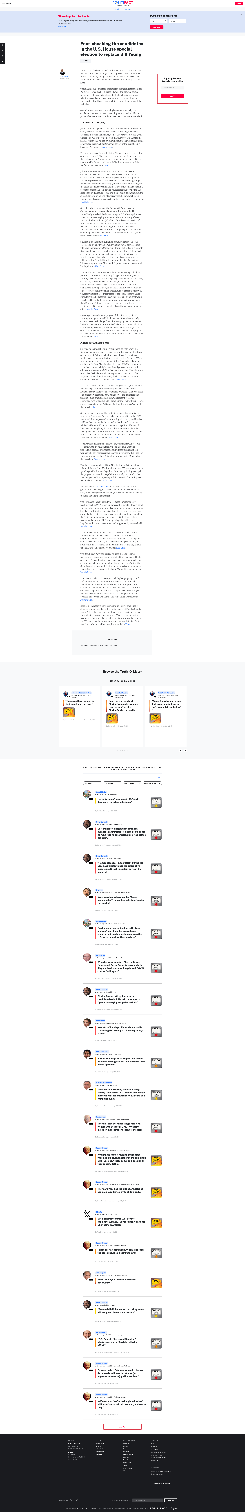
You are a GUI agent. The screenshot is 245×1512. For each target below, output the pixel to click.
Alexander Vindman (104, 1083)
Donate (238, 3)
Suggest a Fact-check (162, 1483)
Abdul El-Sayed (102, 1052)
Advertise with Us (156, 1455)
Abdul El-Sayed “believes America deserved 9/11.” (117, 1281)
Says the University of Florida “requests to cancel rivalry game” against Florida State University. (124, 706)
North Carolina (127, 1460)
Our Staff (154, 1446)
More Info (62, 26)
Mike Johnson (100, 1451)
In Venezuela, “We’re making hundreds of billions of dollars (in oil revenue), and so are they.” (122, 1404)
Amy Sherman (101, 910)
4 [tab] (124, 750)
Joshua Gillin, (69, 720)
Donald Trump (101, 1148)
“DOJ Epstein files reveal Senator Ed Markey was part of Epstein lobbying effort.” (118, 1342)
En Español (154, 1449)
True (96, 337)
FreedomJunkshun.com (81, 693)
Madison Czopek (111, 1171)
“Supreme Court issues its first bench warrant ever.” (79, 702)
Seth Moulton (101, 1332)
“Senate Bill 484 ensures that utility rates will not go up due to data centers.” (121, 1311)
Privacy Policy (84, 1508)
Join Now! (156, 27)
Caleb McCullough (103, 1072)
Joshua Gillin (65, 76)
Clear (160, 778)
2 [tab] (120, 750)
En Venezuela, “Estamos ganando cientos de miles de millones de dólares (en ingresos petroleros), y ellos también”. (120, 1373)
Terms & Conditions (72, 1508)
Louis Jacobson (110, 1201)
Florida (86, 61)
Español (128, 9)
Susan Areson (77, 720)
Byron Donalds (102, 822)
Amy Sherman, (101, 1171)
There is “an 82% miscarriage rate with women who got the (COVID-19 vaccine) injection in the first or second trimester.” (120, 1126)
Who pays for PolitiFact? (158, 1452)
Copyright (93, 1508)
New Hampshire (128, 1454)
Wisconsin (126, 1471)
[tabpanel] (79, 716)
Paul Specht (101, 811)
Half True (103, 236)
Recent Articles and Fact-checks (161, 1471)
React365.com (121, 693)
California (126, 1443)
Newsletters (154, 1460)
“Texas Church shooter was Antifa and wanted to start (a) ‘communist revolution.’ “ (167, 706)
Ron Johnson (101, 1117)
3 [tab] (122, 750)
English (116, 9)
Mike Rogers (101, 1273)
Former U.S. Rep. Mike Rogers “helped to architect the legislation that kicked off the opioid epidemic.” (121, 1061)
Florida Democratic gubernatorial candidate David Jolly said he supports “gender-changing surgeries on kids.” (119, 999)
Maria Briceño (101, 944)
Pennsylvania (127, 1462)
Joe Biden (99, 1454)
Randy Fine (100, 1021)
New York (126, 1457)
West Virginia (127, 1468)
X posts (99, 1212)
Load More (122, 1427)
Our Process (154, 1444)
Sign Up (173, 96)
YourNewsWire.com (166, 693)
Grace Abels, (101, 1201)
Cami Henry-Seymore (103, 978)
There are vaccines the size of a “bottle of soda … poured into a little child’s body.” (120, 1190)
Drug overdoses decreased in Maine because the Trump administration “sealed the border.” (121, 899)
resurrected (102, 486)
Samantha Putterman (104, 845)
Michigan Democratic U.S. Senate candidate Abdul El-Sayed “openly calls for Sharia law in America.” (121, 1221)
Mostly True (106, 147)
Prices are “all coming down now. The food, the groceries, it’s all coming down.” (121, 1251)
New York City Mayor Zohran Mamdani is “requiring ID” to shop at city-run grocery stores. (120, 1030)
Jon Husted (100, 955)
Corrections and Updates (158, 1457)
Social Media (101, 792)
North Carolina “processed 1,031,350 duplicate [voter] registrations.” (118, 800)
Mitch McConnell (101, 1449)
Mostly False (86, 202)
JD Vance (99, 890)
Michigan (126, 1451)
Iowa (124, 1449)
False (105, 165)
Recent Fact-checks (157, 1474)
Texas (125, 1465)
